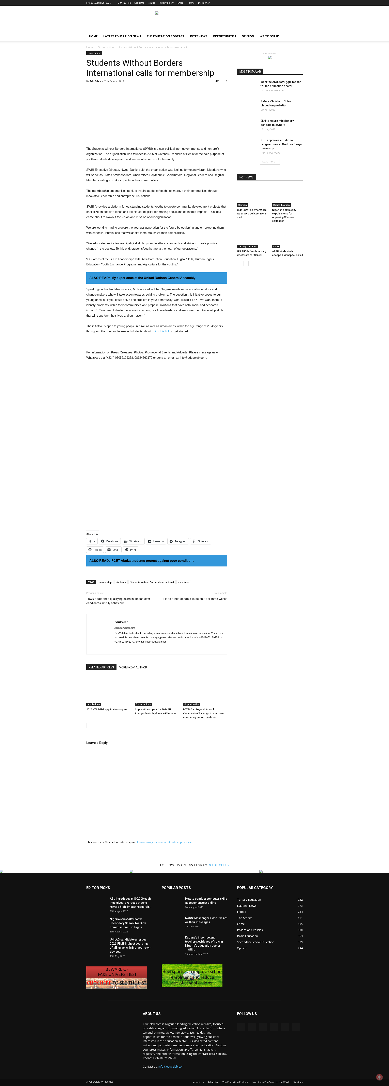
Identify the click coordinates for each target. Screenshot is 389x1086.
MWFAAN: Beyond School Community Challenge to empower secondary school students (204, 713)
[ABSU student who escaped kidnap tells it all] (287, 237)
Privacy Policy (166, 2)
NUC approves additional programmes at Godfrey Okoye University (281, 144)
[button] (298, 36)
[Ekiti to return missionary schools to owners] (247, 126)
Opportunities (224, 36)
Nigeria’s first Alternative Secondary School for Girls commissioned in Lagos (128, 923)
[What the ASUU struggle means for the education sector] (247, 87)
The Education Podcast (165, 36)
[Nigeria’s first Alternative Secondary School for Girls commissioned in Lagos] (96, 924)
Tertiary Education (247, 246)
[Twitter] (293, 3)
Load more (268, 161)
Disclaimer (204, 2)
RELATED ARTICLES (101, 667)
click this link (161, 331)
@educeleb (219, 865)
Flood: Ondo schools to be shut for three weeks (195, 599)
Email (180, 2)
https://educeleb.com (124, 628)
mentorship (105, 582)
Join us (151, 2)
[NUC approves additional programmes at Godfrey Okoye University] (247, 145)
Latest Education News (122, 36)
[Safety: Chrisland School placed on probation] (247, 106)
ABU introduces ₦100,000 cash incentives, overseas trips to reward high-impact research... (130, 902)
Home (93, 36)
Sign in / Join (124, 2)
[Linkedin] (280, 3)
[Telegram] (154, 648)
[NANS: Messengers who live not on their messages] (172, 923)
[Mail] (286, 3)
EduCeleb (95, 81)
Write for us (270, 36)
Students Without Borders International (152, 582)
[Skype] (147, 648)
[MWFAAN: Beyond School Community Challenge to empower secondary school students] (205, 691)
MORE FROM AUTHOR (133, 667)
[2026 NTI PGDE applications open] (108, 691)
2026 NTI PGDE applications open (106, 709)
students (121, 582)
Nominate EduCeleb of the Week (271, 1082)
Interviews (198, 36)
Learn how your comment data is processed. (165, 842)
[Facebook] (266, 3)
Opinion (248, 36)
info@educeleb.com (171, 1066)
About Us (139, 2)
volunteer (183, 582)
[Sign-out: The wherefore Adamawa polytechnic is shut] (252, 196)
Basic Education (281, 205)
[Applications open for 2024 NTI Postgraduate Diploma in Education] (157, 691)
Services (298, 1082)
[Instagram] (273, 3)
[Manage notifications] (379, 1077)
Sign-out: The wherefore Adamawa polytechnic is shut (252, 213)
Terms (190, 2)
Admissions (94, 704)
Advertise (213, 1082)
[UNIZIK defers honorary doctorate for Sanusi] (252, 237)
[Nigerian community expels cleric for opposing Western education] (287, 196)
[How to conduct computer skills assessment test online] (172, 904)
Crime (276, 246)
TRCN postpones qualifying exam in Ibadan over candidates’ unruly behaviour (118, 601)
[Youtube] (300, 3)
